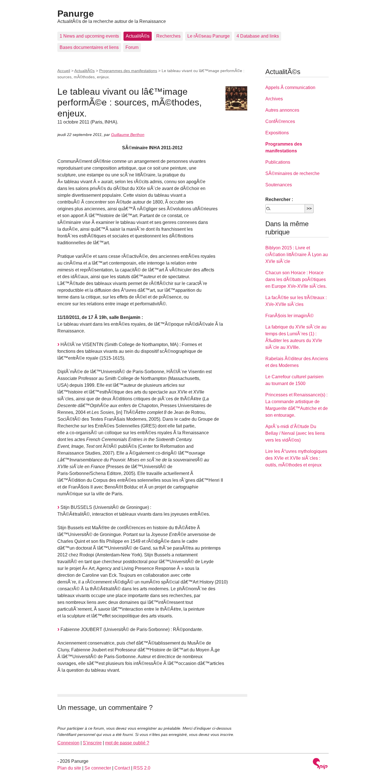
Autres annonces (282, 110)
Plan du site (69, 768)
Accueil (63, 70)
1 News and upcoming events (89, 36)
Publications (277, 162)
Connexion (68, 742)
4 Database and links (258, 36)
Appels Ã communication (290, 87)
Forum (131, 47)
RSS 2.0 (141, 768)
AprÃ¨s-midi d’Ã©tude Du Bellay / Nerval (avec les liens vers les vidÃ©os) (295, 433)
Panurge (75, 13)
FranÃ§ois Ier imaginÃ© (289, 315)
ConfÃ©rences (280, 121)
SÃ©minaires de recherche (292, 173)
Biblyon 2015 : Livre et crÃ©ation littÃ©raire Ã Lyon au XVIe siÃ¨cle (296, 254)
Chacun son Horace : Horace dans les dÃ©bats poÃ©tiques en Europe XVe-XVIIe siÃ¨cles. (296, 279)
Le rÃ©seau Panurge (208, 36)
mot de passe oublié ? (127, 742)
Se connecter (97, 768)
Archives (274, 98)
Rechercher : (279, 199)
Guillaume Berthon (127, 134)
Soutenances (278, 184)
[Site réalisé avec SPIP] (320, 764)
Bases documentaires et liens (89, 47)
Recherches (168, 36)
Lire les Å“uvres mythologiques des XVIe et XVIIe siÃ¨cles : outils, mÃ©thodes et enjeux (296, 458)
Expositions (277, 132)
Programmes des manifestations (128, 70)
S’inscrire (92, 742)
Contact (122, 768)
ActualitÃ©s (137, 36)
